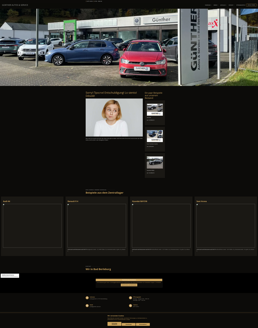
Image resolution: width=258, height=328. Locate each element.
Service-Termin (251, 5)
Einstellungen (129, 324)
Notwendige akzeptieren (114, 324)
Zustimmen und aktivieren (129, 285)
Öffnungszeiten (240, 5)
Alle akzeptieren (143, 324)
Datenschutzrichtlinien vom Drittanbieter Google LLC (144, 282)
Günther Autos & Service (15, 5)
